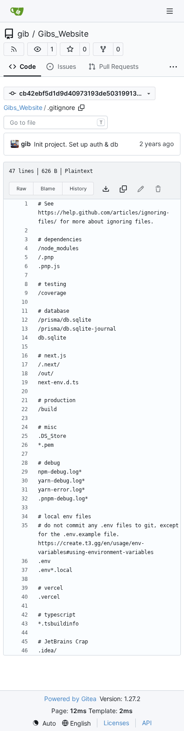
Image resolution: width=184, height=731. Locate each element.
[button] (37, 49)
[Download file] (106, 188)
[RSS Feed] (14, 49)
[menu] (44, 723)
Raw (21, 188)
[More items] (173, 67)
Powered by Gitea (70, 698)
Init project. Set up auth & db (76, 144)
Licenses (116, 723)
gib (23, 33)
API (147, 723)
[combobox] (56, 122)
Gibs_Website (63, 33)
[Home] (16, 11)
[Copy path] (81, 108)
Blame (48, 188)
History (78, 188)
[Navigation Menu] (171, 11)
